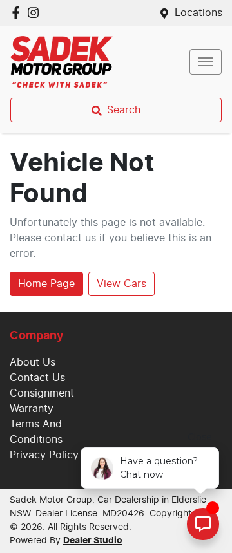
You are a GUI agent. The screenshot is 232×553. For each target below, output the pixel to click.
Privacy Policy (44, 455)
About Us (32, 362)
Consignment (42, 393)
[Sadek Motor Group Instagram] (35, 12)
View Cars (121, 284)
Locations (198, 13)
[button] (205, 62)
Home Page (46, 284)
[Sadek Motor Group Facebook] (18, 12)
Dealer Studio (92, 540)
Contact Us (37, 378)
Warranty (31, 409)
